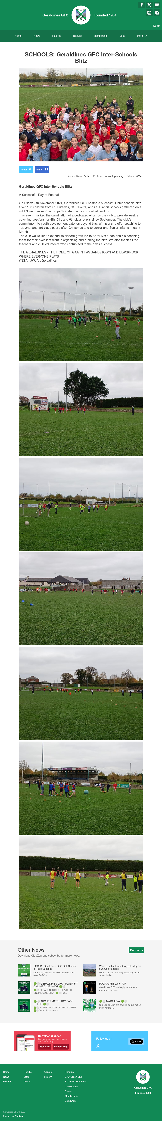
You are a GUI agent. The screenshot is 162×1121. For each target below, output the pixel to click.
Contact (48, 1072)
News (37, 35)
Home (18, 35)
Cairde (68, 1091)
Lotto (122, 35)
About (27, 1081)
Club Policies (71, 1086)
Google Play (60, 1046)
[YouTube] (149, 12)
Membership (101, 35)
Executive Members (75, 1081)
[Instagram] (157, 12)
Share (39, 169)
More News (136, 950)
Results (77, 35)
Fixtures (56, 35)
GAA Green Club (73, 1076)
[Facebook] (141, 5)
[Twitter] (149, 5)
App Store (44, 1046)
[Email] (157, 5)
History (48, 1076)
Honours (69, 1072)
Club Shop (70, 1100)
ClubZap (19, 1116)
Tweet (24, 169)
